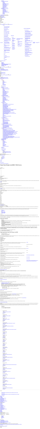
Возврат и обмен (2, 399)
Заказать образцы (2, 398)
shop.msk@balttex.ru (24, 297)
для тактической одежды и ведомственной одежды (32, 260)
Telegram (2, 416)
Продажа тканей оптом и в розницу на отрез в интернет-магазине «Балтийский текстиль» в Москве (11, 424)
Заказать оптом (1, 407)
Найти (1, 427)
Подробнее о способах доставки (3, 289)
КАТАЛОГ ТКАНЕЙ (5, 103)
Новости (1, 410)
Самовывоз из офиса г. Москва (5, 283)
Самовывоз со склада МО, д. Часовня (5, 282)
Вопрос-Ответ (1, 401)
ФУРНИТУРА (3, 63)
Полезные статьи (2, 400)
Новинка (1, 403)
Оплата (1, 396)
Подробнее (4, 320)
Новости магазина (3, 413)
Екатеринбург (4, 84)
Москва (3, 81)
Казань (3, 83)
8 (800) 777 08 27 (2, 15)
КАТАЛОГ (3, 62)
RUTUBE (3, 158)
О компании (1, 406)
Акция (1, 404)
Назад (3, 80)
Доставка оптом (2, 409)
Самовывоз (1, 397)
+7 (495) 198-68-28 (4, 69)
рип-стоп (1, 188)
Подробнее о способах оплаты (3, 279)
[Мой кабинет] (0, 75)
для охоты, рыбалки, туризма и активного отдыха (31, 260)
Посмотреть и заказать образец (3, 269)
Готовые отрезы (2, 405)
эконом (1, 181)
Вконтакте (3, 156)
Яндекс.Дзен (3, 417)
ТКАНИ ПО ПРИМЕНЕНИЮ (5, 64)
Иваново (4, 82)
